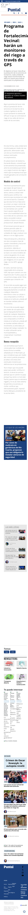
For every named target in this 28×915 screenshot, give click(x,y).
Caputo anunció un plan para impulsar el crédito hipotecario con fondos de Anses (11, 569)
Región (10, 887)
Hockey (6, 781)
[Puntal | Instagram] (23, 873)
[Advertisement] (16, 132)
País (9, 890)
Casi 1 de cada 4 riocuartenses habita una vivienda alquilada (13, 854)
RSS (22, 897)
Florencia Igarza (12, 544)
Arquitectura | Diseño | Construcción (21, 682)
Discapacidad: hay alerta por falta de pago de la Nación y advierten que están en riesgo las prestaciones (11, 558)
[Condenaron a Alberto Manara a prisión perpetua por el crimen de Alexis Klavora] (12, 707)
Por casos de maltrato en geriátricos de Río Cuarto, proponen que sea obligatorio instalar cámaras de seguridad (14, 449)
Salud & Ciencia (22, 668)
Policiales (6, 894)
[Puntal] (9, 868)
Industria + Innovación (7, 669)
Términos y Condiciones (9, 902)
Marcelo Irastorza (14, 836)
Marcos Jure (14, 562)
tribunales (6, 701)
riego (6, 652)
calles (12, 652)
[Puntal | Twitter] (22, 13)
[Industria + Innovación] (9, 664)
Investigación (7, 756)
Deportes (6, 891)
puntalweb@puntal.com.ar (9, 910)
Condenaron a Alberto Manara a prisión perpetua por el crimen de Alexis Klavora (14, 720)
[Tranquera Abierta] (9, 677)
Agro (13, 886)
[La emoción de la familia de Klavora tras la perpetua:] (6, 715)
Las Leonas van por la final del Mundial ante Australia (11, 531)
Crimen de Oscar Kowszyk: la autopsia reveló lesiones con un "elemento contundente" (11, 551)
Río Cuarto (5, 887)
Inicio (5, 884)
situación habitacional (9, 850)
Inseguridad (19, 701)
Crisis (5, 826)
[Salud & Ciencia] (22, 664)
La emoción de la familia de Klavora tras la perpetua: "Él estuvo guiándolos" (8, 727)
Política (6, 896)
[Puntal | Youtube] (26, 13)
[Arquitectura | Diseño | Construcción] (22, 677)
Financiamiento (7, 801)
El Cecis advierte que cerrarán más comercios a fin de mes (15, 830)
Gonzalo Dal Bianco (15, 861)
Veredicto (13, 701)
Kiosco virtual (23, 892)
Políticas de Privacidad (9, 903)
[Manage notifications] (24, 911)
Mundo (14, 883)
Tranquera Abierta (7, 682)
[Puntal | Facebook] (18, 13)
